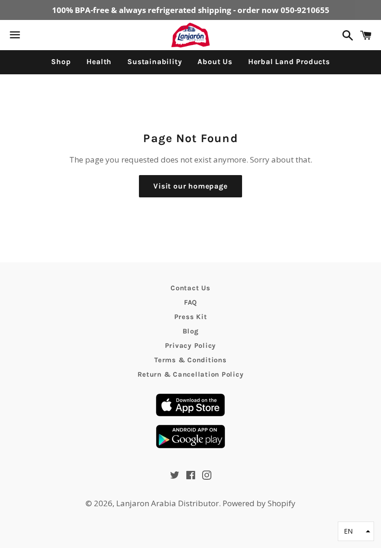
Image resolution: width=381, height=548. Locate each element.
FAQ (190, 302)
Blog (191, 331)
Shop (61, 61)
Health (99, 61)
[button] (356, 531)
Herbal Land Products (289, 61)
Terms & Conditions (190, 360)
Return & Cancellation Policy (191, 374)
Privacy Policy (191, 345)
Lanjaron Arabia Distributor (167, 503)
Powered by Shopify (259, 503)
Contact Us (190, 288)
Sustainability (154, 61)
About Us (214, 61)
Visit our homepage (190, 186)
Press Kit (190, 317)
